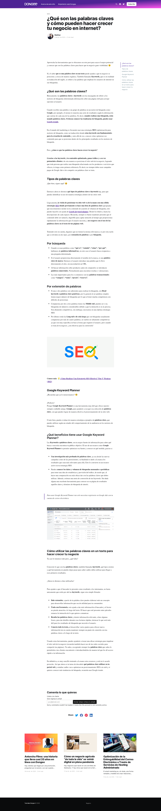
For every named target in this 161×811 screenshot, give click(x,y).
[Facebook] (120, 4)
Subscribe (131, 4)
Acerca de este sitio (48, 4)
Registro (88, 803)
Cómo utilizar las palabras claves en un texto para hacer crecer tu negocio (128, 84)
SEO (48, 14)
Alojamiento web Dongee (67, 4)
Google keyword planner (78, 211)
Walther (57, 35)
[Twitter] (123, 4)
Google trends (52, 121)
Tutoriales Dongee (30, 803)
